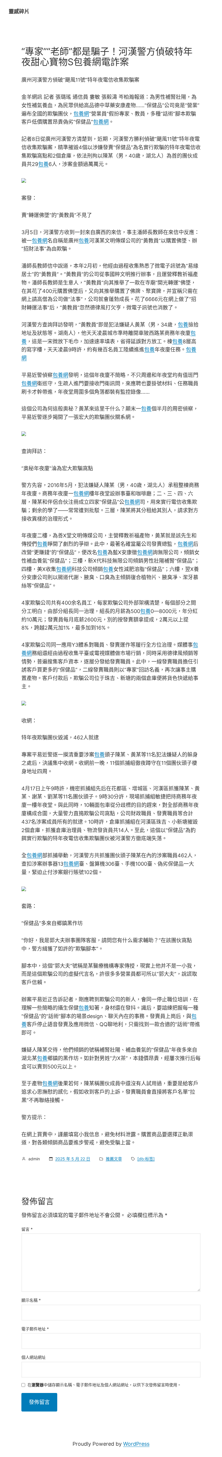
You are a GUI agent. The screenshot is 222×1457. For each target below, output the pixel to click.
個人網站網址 (33, 1357)
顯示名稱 (31, 1300)
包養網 (81, 114)
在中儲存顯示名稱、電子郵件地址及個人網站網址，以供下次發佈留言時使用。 (104, 1385)
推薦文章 (114, 1158)
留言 (27, 1229)
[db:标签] (146, 1158)
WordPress (136, 1444)
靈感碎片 (19, 11)
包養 (43, 164)
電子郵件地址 (35, 1328)
